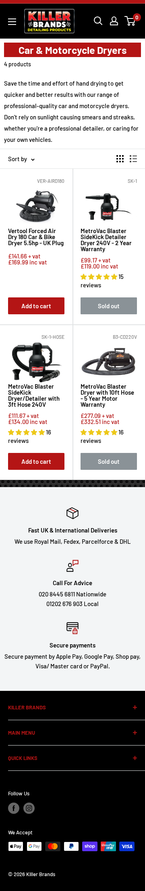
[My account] (114, 20)
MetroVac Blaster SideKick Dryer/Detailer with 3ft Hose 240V (34, 395)
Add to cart (36, 305)
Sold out (109, 305)
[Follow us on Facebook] (13, 808)
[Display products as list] (133, 158)
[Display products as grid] (120, 158)
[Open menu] (12, 21)
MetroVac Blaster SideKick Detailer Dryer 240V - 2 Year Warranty (106, 240)
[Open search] (98, 20)
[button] (99, 276)
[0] (130, 21)
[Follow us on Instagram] (29, 808)
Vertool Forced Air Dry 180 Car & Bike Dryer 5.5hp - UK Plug (36, 237)
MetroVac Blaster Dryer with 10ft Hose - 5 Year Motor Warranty (107, 395)
